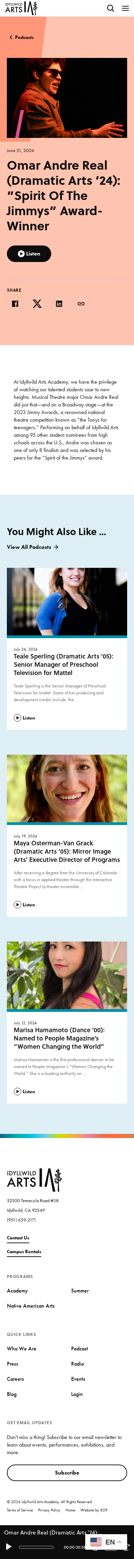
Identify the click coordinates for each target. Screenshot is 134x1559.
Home (70, 1510)
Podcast (79, 1348)
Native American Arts (31, 1305)
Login (77, 1394)
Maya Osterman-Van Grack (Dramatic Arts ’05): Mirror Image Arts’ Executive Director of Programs (67, 851)
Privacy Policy (49, 1510)
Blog (11, 1394)
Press (12, 1363)
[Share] (81, 303)
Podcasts (24, 37)
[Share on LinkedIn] (59, 303)
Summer (80, 1290)
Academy (17, 1290)
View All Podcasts (29, 547)
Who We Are (21, 1348)
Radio (77, 1363)
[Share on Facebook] (15, 303)
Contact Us (18, 1238)
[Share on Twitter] (37, 303)
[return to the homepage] (34, 1179)
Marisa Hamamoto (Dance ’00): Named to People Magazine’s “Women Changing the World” (59, 1038)
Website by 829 (94, 1510)
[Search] (110, 8)
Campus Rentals (24, 1251)
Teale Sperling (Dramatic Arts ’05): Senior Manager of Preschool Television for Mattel (63, 664)
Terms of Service (20, 1510)
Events (78, 1378)
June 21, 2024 (20, 150)
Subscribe (67, 1472)
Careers (15, 1378)
